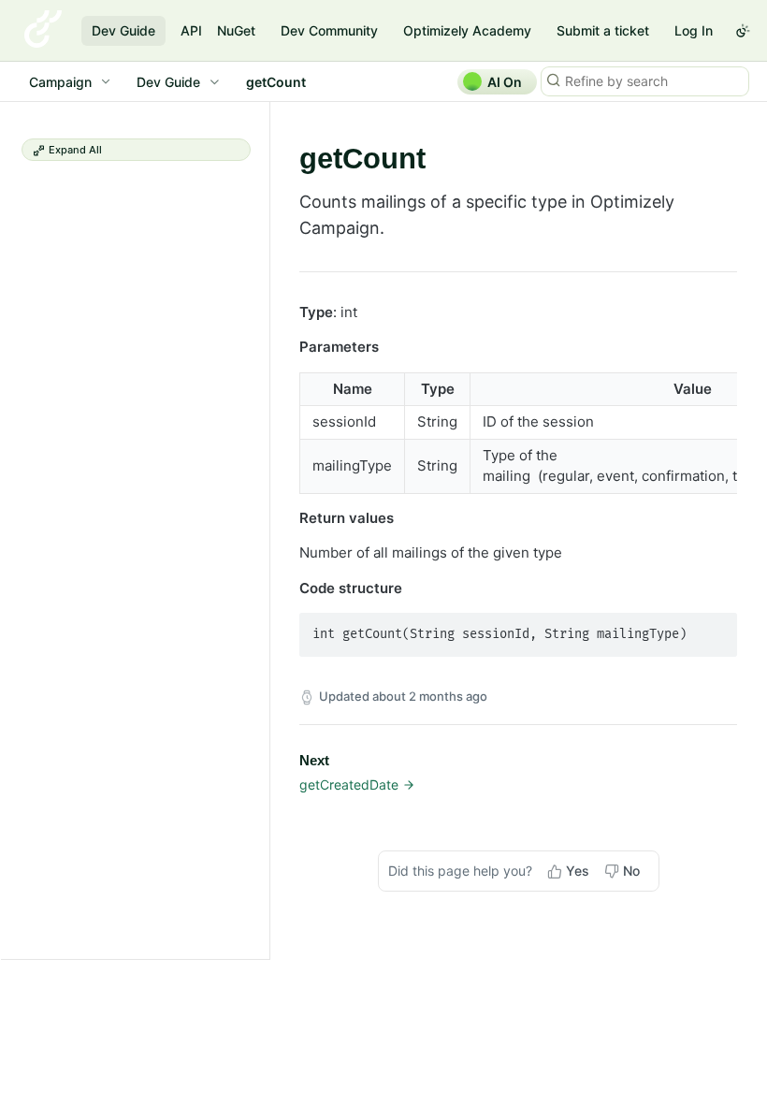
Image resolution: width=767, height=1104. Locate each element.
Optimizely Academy (467, 30)
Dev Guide (123, 30)
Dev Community (329, 30)
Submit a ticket (603, 30)
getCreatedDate (348, 784)
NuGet (236, 30)
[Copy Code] (715, 628)
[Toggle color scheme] (743, 31)
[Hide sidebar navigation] (265, 530)
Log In (693, 30)
